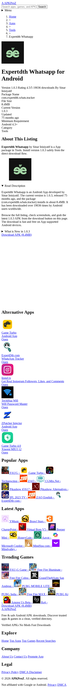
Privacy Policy (10, 672)
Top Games (28, 640)
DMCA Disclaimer (30, 672)
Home (5, 640)
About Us (7, 656)
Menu (8, 10)
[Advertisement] (35, 271)
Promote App (35, 656)
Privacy (52, 684)
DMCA (61, 684)
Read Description (15, 185)
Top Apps (15, 640)
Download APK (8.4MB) (16, 234)
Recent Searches (46, 640)
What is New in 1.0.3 (17, 231)
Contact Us (20, 656)
